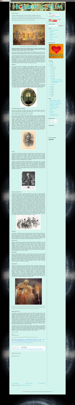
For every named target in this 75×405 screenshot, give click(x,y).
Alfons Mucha (17, 348)
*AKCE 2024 (52, 39)
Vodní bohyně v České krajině (56, 79)
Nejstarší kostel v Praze (22, 339)
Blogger (51, 391)
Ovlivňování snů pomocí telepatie (18, 342)
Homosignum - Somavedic (54, 104)
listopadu (52, 68)
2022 (51, 86)
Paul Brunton (52, 111)
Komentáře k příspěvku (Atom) (25, 385)
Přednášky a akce (53, 34)
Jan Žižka (37, 348)
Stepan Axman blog (53, 114)
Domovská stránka (28, 383)
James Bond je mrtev (34, 340)
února (52, 78)
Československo (22, 348)
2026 (51, 62)
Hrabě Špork (30, 348)
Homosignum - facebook (54, 107)
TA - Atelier (52, 112)
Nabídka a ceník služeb (54, 30)
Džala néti (32, 342)
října (52, 70)
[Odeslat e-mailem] (21, 347)
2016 (51, 95)
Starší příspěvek (42, 383)
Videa (51, 38)
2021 (51, 87)
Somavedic (52, 31)
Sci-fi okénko (27, 342)
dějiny (27, 348)
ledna (52, 84)
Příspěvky (52, 120)
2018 (51, 92)
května (52, 73)
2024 (51, 64)
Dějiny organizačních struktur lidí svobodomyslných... (57, 82)
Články (51, 32)
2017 (51, 94)
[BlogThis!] (22, 347)
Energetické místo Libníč (40, 341)
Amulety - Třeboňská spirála (55, 101)
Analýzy (51, 35)
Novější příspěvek (15, 383)
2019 (51, 91)
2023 (51, 65)
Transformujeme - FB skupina (55, 100)
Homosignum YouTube (54, 105)
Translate (57, 16)
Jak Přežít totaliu (15, 341)
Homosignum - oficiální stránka (55, 103)
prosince (52, 67)
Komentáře (52, 122)
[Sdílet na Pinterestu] (26, 347)
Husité (34, 348)
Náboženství (30, 339)
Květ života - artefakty (54, 37)
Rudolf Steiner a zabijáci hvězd (29, 341)
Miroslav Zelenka (53, 108)
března (52, 76)
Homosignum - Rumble (54, 115)
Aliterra (51, 110)
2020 (51, 89)
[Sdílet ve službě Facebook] (25, 347)
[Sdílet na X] (24, 347)
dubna (52, 75)
